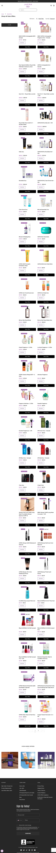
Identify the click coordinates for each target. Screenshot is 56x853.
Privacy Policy (40, 786)
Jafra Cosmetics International (27, 847)
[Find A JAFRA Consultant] (50, 5)
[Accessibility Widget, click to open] (2, 851)
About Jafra (22, 786)
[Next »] (43, 730)
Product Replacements (6, 788)
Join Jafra (21, 788)
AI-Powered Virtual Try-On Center (26, 792)
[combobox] (27, 10)
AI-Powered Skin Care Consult (26, 795)
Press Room (22, 799)
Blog (20, 797)
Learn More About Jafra (6, 790)
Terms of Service (41, 790)
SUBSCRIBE (28, 833)
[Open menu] (2, 5)
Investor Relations (41, 792)
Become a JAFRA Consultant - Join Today (28, 1)
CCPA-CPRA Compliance (42, 795)
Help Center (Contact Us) (6, 786)
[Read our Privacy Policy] (38, 827)
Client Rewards (22, 790)
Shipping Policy (40, 788)
